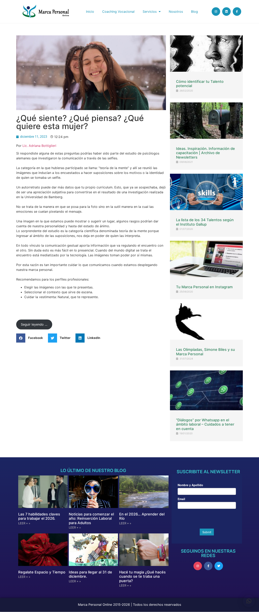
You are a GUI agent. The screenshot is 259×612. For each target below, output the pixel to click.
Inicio (90, 11)
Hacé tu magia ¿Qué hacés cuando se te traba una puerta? (142, 576)
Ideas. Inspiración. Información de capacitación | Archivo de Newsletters (205, 152)
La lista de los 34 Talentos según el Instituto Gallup (205, 222)
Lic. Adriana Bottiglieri (39, 146)
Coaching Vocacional (118, 11)
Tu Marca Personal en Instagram (204, 287)
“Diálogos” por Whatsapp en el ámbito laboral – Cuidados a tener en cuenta (205, 424)
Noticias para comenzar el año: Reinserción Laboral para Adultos (91, 518)
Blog (194, 11)
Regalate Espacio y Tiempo (41, 572)
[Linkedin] (226, 11)
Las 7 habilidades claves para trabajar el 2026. (39, 516)
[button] (31, 338)
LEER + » (24, 523)
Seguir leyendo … (34, 324)
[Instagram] (216, 11)
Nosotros (176, 11)
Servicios (150, 11)
